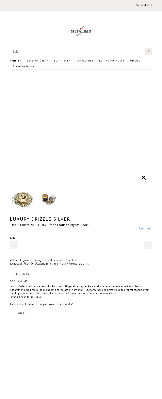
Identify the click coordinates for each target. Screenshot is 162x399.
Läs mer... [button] (145, 228)
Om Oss (135, 60)
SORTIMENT (61, 60)
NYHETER (15, 60)
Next (145, 128)
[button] (144, 178)
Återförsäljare (23, 66)
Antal (13, 238)
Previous (17, 128)
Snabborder (84, 60)
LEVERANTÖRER (36, 60)
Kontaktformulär (111, 60)
